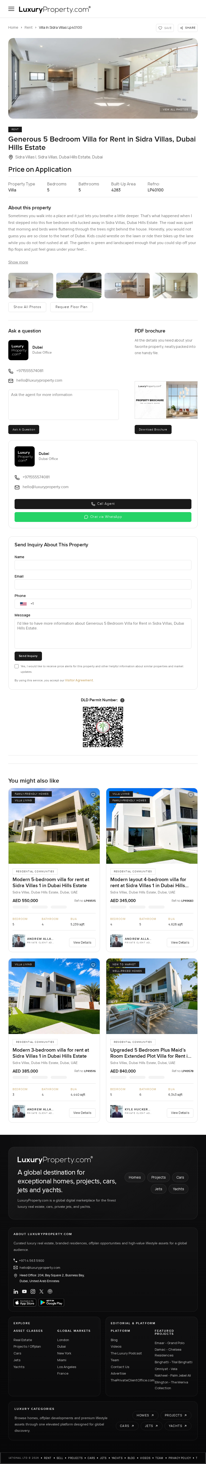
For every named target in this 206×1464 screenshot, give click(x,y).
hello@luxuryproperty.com (40, 1268)
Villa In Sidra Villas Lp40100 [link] (60, 27)
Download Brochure (153, 429)
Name (19, 556)
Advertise (118, 1373)
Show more (18, 262)
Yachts (178, 1188)
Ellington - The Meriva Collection (171, 1385)
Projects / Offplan (27, 1346)
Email (19, 576)
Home (13, 27)
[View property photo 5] (175, 285)
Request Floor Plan (72, 307)
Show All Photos (27, 307)
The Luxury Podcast (126, 1353)
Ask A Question (24, 429)
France (62, 1373)
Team (115, 1360)
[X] (41, 1291)
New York (64, 1353)
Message (22, 615)
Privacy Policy (180, 1458)
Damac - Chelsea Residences (168, 1352)
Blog (114, 1340)
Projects (158, 1177)
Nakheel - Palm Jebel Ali (173, 1375)
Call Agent (106, 504)
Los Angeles (66, 1367)
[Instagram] (33, 1291)
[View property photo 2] (31, 285)
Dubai (61, 1346)
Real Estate (23, 1340)
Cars (180, 1177)
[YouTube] (24, 1291)
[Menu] (11, 9)
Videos (116, 1346)
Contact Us (120, 1367)
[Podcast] (50, 1291)
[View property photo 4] (127, 285)
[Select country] (23, 603)
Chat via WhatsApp (106, 517)
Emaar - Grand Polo (169, 1343)
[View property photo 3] (78, 285)
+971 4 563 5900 (31, 1260)
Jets (158, 1188)
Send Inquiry (28, 656)
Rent (29, 27)
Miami (61, 1360)
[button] (103, 78)
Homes (135, 1177)
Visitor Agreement (79, 680)
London (63, 1340)
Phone (20, 595)
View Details (82, 942)
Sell (60, 1458)
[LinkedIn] (16, 1291)
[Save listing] (93, 794)
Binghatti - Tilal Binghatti (173, 1362)
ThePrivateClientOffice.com (130, 1380)
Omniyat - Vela (166, 1369)
